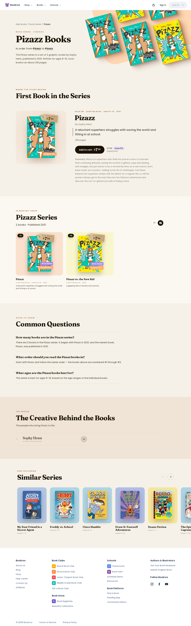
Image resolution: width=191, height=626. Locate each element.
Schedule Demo (115, 576)
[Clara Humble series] (97, 505)
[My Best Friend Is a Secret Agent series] (32, 505)
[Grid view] (160, 223)
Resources (112, 581)
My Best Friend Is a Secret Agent (29, 528)
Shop (27, 5)
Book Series (35, 24)
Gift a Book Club (60, 588)
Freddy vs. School (61, 527)
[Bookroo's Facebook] (159, 584)
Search (175, 5)
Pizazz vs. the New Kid (80, 279)
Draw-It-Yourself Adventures (126, 528)
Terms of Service (47, 622)
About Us (20, 565)
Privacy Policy (70, 622)
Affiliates (20, 587)
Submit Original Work (161, 569)
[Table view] (154, 223)
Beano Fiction (157, 527)
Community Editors (116, 602)
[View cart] (153, 5)
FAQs (18, 574)
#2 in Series (97, 264)
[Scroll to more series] (170, 477)
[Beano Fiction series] (162, 505)
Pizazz (37, 48)
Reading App (113, 597)
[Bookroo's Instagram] (152, 584)
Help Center (22, 578)
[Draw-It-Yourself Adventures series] (130, 505)
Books (40, 5)
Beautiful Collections (62, 606)
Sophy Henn (85, 124)
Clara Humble (92, 527)
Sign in (163, 5)
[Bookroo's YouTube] (166, 584)
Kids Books (21, 24)
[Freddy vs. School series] (64, 505)
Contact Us (21, 583)
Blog (18, 569)
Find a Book (113, 593)
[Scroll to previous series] (163, 477)
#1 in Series (47, 263)
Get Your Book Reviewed (162, 565)
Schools (54, 5)
